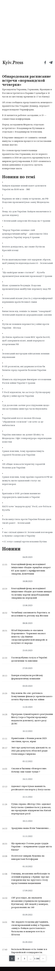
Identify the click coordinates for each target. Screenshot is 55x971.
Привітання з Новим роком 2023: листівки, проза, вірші (29, 740)
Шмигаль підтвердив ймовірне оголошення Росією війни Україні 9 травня (26, 381)
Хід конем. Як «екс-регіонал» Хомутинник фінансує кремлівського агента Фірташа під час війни (31, 696)
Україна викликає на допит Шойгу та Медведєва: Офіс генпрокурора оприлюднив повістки (27, 438)
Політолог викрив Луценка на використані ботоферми (27, 857)
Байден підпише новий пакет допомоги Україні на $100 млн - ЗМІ (24, 187)
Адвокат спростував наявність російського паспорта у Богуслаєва (30, 788)
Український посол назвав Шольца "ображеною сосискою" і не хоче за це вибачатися (22, 422)
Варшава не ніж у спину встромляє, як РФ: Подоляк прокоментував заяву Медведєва (25, 200)
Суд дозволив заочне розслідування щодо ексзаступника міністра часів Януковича (25, 407)
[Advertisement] (27, 28)
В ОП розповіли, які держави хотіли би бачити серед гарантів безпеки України (24, 368)
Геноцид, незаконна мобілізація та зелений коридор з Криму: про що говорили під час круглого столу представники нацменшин (30, 878)
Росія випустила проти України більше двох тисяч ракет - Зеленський (26, 521)
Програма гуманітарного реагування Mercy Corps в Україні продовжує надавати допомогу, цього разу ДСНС (32, 719)
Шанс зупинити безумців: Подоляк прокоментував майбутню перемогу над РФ (26, 287)
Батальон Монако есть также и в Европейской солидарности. (29, 951)
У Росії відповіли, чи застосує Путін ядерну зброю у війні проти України (26, 394)
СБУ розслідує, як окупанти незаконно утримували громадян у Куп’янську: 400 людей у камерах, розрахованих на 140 (30, 902)
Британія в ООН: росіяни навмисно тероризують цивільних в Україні (21, 495)
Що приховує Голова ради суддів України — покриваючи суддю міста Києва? (31, 846)
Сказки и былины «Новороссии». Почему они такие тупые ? (29, 770)
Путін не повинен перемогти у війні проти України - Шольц (25, 326)
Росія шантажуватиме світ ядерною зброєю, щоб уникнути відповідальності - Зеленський (27, 261)
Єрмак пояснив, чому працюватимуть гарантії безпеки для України (23, 453)
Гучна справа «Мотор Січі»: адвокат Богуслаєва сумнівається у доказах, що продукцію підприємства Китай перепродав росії (31, 809)
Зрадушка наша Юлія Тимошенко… (30, 828)
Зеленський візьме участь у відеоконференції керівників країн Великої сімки (27, 300)
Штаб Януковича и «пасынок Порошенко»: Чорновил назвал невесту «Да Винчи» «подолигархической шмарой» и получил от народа (29, 636)
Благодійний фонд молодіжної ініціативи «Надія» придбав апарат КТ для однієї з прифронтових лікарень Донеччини (31, 569)
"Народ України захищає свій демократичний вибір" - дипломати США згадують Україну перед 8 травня (25, 234)
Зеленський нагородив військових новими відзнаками (25, 355)
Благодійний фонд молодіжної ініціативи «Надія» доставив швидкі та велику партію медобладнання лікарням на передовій (31, 593)
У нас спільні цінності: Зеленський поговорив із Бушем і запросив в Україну (27, 534)
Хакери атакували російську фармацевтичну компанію (27, 677)
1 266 (36, 958)
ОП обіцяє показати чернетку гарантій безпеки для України (23, 466)
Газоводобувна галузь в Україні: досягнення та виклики (29, 659)
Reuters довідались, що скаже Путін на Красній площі (23, 248)
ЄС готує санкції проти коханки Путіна (25, 541)
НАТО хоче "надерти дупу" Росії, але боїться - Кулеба (27, 508)
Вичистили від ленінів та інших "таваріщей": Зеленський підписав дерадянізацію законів (27, 313)
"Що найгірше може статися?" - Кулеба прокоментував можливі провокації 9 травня (27, 274)
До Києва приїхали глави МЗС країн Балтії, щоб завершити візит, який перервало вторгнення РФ (26, 341)
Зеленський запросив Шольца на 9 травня (27, 220)
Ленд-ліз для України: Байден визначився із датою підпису (26, 213)
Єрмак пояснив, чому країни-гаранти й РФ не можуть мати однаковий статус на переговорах (27, 480)
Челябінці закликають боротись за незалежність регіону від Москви (30, 614)
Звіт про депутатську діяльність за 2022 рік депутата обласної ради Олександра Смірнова (31, 750)
